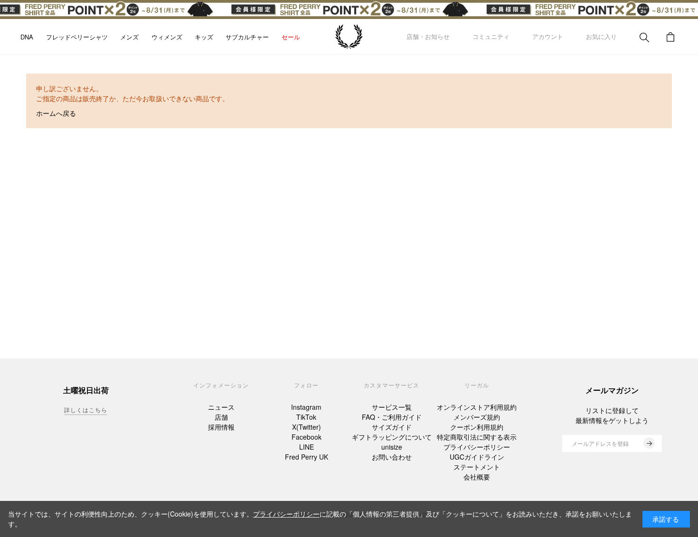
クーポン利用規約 (476, 427)
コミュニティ (490, 36)
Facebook (306, 437)
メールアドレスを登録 (600, 443)
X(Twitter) (306, 427)
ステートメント (476, 466)
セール (291, 37)
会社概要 (476, 476)
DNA (26, 37)
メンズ (129, 37)
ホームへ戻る (56, 113)
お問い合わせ (392, 457)
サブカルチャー (247, 37)
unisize (391, 447)
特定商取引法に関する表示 (477, 437)
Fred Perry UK (306, 457)
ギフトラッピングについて (392, 437)
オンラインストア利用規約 (477, 407)
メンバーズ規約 (476, 417)
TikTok (306, 417)
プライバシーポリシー (476, 447)
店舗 (221, 417)
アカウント (547, 36)
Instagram (306, 407)
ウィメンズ (166, 37)
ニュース (221, 407)
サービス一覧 (392, 407)
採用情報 (221, 427)
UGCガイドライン (477, 457)
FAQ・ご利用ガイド (392, 417)
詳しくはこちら (85, 409)
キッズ (204, 36)
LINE (306, 447)
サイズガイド (392, 427)
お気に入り (601, 36)
